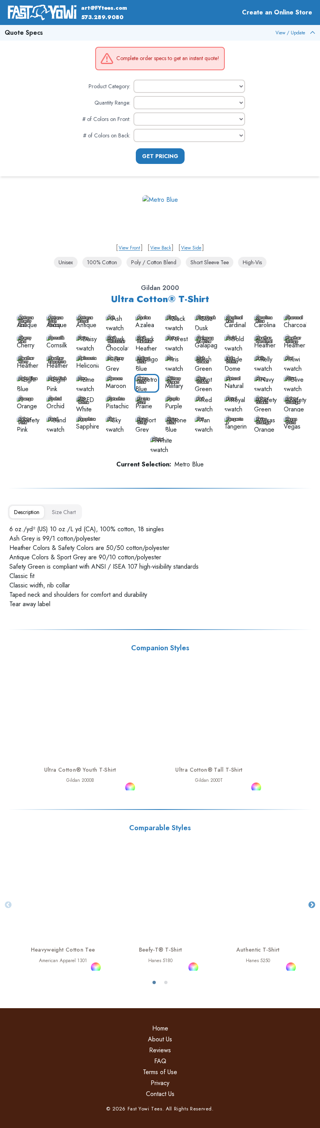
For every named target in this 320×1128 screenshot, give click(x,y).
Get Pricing (160, 156)
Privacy (160, 1082)
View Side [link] (191, 248)
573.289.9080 (102, 17)
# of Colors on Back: (106, 135)
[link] (160, 217)
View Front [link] (129, 248)
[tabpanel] (160, 567)
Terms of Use (160, 1072)
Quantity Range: (112, 103)
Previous (8, 905)
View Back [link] (160, 248)
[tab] (26, 512)
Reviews (160, 1050)
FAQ (160, 1061)
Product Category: (109, 86)
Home (160, 1028)
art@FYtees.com (104, 8)
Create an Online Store (277, 12)
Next (312, 905)
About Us (160, 1039)
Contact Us (160, 1093)
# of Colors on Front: (106, 119)
